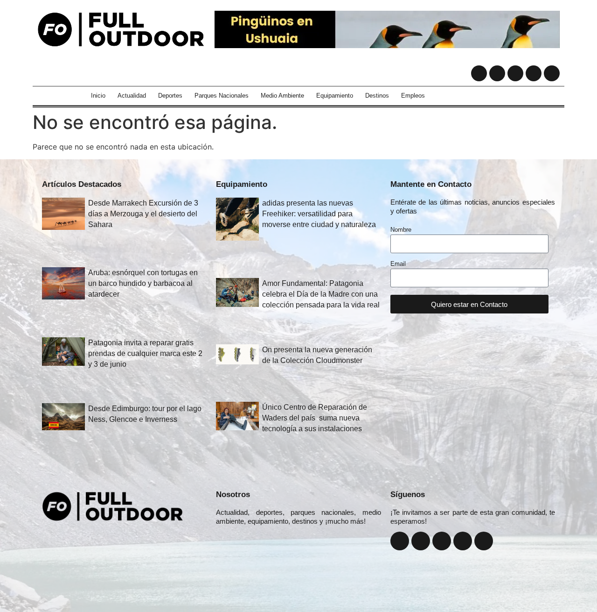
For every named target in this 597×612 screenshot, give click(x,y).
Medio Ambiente (282, 95)
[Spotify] (552, 73)
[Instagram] (497, 73)
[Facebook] (479, 73)
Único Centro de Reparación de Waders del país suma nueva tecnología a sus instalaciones (314, 418)
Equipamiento (334, 95)
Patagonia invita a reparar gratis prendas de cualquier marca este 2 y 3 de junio (145, 353)
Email (398, 264)
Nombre (400, 230)
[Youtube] (533, 73)
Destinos (377, 95)
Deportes (170, 95)
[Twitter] (515, 73)
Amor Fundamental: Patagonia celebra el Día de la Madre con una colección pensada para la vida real (321, 294)
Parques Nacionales (221, 95)
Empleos (413, 95)
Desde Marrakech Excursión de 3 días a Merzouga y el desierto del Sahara (143, 213)
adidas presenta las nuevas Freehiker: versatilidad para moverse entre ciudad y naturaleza (319, 213)
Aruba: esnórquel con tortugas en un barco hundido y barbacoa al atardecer (143, 283)
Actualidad (132, 95)
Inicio (98, 95)
